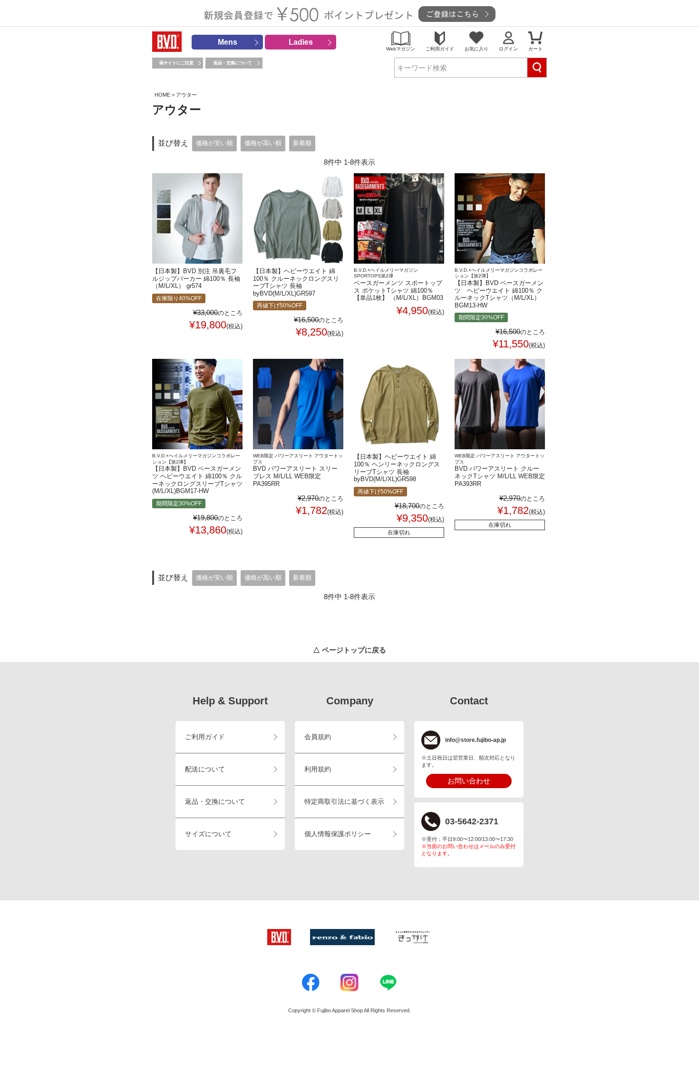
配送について (205, 769)
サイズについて (208, 834)
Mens (227, 42)
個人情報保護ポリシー (337, 834)
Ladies (301, 42)
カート (535, 48)
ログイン (508, 48)
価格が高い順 (263, 143)
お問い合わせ (468, 781)
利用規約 (317, 769)
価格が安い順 (214, 143)
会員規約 (317, 737)
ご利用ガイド (440, 48)
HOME (162, 95)
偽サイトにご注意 (176, 62)
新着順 (302, 143)
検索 (536, 67)
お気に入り (476, 48)
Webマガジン (400, 48)
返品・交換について (233, 62)
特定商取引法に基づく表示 (344, 801)
